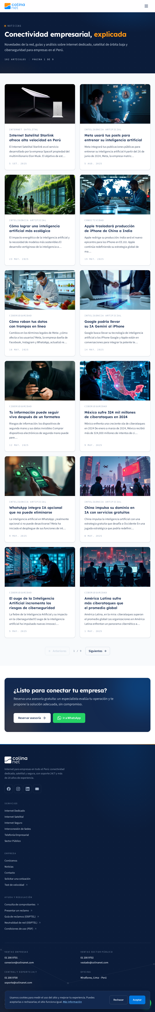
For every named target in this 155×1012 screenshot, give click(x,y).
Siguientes (95, 651)
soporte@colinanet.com (18, 983)
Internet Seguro (13, 823)
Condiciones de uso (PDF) (19, 929)
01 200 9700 (11, 978)
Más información (72, 1002)
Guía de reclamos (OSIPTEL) (20, 917)
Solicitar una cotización (17, 879)
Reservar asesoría (29, 718)
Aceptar (137, 1000)
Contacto (10, 873)
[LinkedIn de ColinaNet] (27, 789)
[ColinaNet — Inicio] (15, 6)
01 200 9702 (87, 958)
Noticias (9, 867)
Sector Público (13, 841)
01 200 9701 (11, 958)
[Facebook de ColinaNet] (9, 789)
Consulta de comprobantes (20, 904)
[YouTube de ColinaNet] (37, 789)
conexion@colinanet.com (19, 963)
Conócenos (11, 861)
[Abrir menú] (146, 6)
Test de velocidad (14, 885)
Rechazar (118, 1000)
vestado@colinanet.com (94, 963)
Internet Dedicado (15, 811)
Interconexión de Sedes (18, 829)
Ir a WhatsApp (72, 718)
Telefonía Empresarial (17, 835)
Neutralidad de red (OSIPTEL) (21, 923)
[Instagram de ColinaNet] (18, 789)
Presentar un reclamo (17, 911)
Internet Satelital (14, 817)
